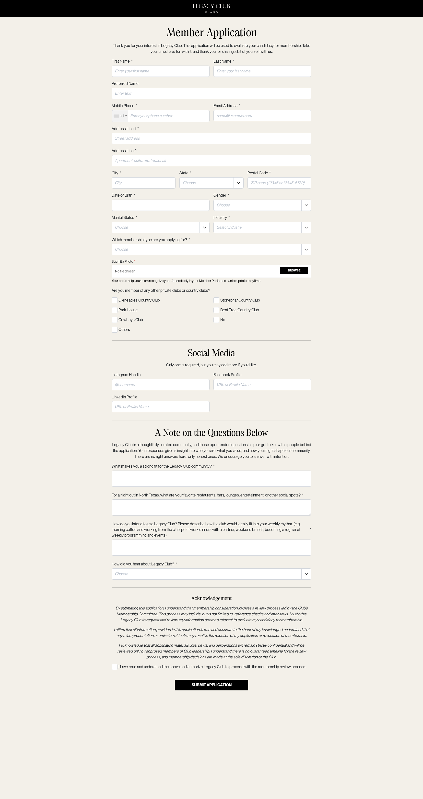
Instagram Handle (126, 374)
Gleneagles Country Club (139, 300)
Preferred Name (125, 83)
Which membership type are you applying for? (151, 239)
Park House (128, 310)
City (116, 173)
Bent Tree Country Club (239, 310)
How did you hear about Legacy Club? (144, 564)
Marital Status (124, 217)
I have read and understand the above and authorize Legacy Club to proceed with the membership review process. (212, 666)
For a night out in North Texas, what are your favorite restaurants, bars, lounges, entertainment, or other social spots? (208, 495)
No (222, 319)
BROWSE (294, 270)
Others (124, 329)
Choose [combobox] (189, 182)
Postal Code (259, 173)
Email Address (226, 105)
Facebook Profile (227, 374)
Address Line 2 (124, 150)
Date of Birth (123, 195)
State (185, 173)
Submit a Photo (123, 261)
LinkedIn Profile (124, 397)
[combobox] (120, 116)
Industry (221, 217)
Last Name (224, 61)
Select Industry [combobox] (229, 227)
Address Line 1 (125, 128)
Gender (221, 195)
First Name (122, 61)
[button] (238, 183)
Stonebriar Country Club (240, 300)
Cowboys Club (130, 319)
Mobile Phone (124, 105)
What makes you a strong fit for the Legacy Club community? (163, 466)
